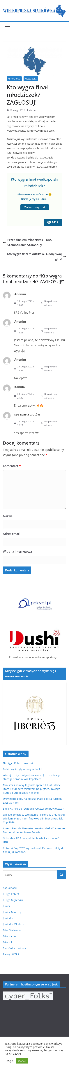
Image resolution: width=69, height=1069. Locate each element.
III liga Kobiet (11, 894)
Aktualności (14, 79)
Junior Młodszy (12, 912)
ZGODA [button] (22, 1060)
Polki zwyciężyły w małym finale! (22, 769)
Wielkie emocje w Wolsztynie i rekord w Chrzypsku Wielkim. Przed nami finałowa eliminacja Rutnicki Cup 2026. (34, 818)
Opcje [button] (9, 1060)
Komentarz (12, 466)
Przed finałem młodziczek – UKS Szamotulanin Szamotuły (29, 242)
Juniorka (8, 918)
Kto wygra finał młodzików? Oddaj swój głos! (34, 256)
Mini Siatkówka (12, 930)
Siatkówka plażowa (14, 948)
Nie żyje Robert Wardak (18, 763)
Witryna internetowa (17, 551)
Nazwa (8, 516)
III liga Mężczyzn (13, 900)
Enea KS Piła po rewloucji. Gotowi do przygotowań (33, 808)
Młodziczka (30, 79)
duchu (32, 110)
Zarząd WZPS (11, 954)
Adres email (11, 534)
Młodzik (8, 942)
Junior (6, 906)
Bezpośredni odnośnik (50, 303)
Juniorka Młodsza (13, 924)
